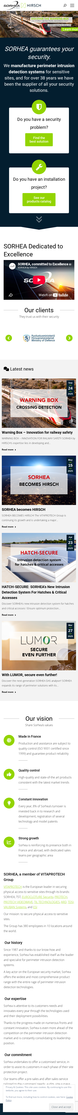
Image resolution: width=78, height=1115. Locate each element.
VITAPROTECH (13, 887)
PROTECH (61, 897)
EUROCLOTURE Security (37, 897)
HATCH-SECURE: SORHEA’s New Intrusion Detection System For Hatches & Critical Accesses (36, 592)
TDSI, (71, 902)
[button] (8, 338)
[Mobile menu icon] (72, 5)
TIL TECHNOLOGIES (47, 902)
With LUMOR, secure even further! (29, 675)
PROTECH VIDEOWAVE (18, 902)
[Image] (39, 338)
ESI (35, 907)
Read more (7, 449)
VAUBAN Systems (15, 907)
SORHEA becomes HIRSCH (23, 509)
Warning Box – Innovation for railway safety (37, 432)
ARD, (64, 902)
